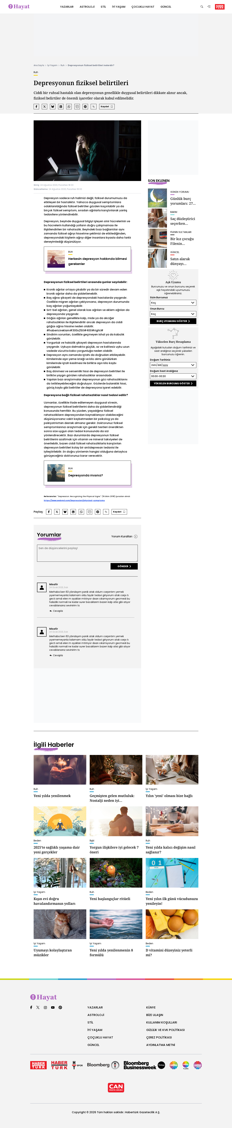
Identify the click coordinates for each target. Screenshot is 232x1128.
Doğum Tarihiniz (160, 359)
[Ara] (201, 7)
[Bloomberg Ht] (103, 1065)
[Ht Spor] (77, 1065)
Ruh (63, 65)
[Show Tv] (174, 1065)
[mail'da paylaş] (77, 106)
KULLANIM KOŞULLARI (161, 1022)
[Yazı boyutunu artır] (93, 106)
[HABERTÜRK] (219, 7)
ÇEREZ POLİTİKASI (159, 1037)
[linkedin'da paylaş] (61, 106)
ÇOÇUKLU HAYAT (100, 1037)
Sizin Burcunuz (159, 297)
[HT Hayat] (116, 997)
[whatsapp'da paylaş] (69, 106)
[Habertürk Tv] (59, 1065)
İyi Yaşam (52, 65)
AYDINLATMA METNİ (160, 1045)
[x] (38, 1007)
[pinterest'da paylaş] (85, 106)
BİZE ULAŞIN (154, 1015)
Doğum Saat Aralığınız (164, 371)
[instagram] (45, 1007)
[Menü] (209, 7)
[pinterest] (60, 1007)
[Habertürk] (38, 1065)
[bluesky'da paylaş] (52, 106)
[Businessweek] (144, 1065)
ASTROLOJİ (95, 1015)
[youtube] (53, 1007)
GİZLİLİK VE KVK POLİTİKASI (165, 1030)
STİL (90, 1022)
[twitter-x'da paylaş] (44, 106)
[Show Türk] (186, 1065)
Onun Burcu (157, 308)
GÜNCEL (93, 1045)
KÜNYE (151, 1007)
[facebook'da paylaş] (36, 106)
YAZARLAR (95, 1007)
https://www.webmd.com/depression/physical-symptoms (74, 500)
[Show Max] (198, 1065)
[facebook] (31, 1007)
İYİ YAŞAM (94, 1030)
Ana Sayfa (39, 65)
